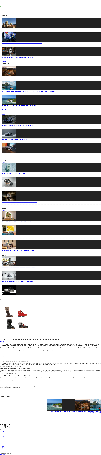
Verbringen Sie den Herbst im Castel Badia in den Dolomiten (19, 77)
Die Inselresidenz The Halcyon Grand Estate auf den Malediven (20, 105)
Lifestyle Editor (2, 341)
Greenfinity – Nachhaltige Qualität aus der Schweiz (16, 221)
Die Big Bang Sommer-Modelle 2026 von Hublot (15, 173)
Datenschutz (21, 439)
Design (3, 437)
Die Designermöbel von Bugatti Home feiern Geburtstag (18, 250)
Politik (3, 433)
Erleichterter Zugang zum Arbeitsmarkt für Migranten (18, 57)
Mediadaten (12, 439)
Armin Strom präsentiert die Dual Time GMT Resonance (17, 187)
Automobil (4, 109)
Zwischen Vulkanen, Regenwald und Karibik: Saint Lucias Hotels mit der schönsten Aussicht (28, 91)
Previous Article (3, 392)
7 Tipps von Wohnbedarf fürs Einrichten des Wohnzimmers (18, 267)
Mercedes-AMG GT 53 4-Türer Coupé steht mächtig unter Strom (19, 153)
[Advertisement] (23, 420)
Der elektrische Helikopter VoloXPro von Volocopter (17, 281)
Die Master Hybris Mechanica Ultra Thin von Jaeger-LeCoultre (19, 202)
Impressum (17, 439)
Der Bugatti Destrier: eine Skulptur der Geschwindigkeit (18, 125)
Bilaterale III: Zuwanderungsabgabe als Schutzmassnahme (18, 28)
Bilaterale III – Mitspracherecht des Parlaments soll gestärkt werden (22, 43)
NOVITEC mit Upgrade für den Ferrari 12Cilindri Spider (17, 139)
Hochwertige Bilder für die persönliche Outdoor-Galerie (18, 236)
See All (3, 17)
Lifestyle (4, 61)
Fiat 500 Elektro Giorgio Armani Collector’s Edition (16, 295)
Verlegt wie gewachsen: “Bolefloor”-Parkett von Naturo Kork (16, 392)
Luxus (3, 157)
